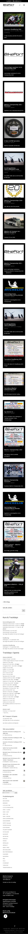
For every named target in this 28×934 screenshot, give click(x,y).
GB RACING (5, 836)
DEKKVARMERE (6, 820)
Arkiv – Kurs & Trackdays (8, 906)
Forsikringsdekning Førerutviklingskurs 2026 (11, 168)
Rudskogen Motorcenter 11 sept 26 (11, 623)
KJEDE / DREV (6, 847)
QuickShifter (5, 856)
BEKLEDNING (6, 801)
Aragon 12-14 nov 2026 (8, 669)
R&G (4, 858)
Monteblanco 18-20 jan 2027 (9, 688)
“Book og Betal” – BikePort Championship (12, 545)
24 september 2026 (7, 718)
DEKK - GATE (6, 812)
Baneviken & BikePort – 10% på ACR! (13, 585)
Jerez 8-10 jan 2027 (7, 684)
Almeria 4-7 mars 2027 (8, 696)
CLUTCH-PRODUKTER (8, 807)
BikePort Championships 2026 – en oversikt (13, 201)
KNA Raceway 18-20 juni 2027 (10, 632)
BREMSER (5, 803)
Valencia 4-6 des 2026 (8, 679)
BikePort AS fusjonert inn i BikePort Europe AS (12, 231)
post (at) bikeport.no (11, 892)
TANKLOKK (5, 865)
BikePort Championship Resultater (11, 480)
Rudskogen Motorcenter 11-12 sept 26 (12, 627)
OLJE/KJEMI (5, 854)
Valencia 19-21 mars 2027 (9, 700)
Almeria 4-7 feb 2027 (7, 691)
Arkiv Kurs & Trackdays (16, 170)
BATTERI (5, 798)
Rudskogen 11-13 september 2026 (11, 639)
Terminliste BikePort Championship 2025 (10, 388)
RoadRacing (7, 32)
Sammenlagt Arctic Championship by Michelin (12, 507)
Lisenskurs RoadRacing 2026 (12, 29)
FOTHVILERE (6, 832)
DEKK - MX (5, 814)
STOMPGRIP (6, 863)
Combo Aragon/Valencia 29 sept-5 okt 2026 (13, 660)
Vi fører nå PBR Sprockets (12, 141)
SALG (4, 861)
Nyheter (21, 31)
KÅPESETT (5, 845)
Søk (16, 792)
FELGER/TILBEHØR (7, 829)
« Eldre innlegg (6, 602)
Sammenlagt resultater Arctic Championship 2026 (13, 67)
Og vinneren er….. (9, 412)
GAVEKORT (5, 834)
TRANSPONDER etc (7, 867)
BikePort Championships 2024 (13, 450)
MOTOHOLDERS (7, 849)
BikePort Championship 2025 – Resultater (13, 263)
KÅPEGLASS (5, 843)
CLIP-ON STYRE (6, 805)
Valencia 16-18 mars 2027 (9, 698)
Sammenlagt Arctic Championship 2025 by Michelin (13, 294)
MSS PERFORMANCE (8, 852)
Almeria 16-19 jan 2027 (8, 686)
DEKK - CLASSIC (6, 809)
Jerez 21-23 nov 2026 (8, 674)
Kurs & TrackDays (15, 31)
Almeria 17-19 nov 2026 (8, 671)
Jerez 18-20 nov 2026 (8, 672)
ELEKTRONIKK (6, 827)
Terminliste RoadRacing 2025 (13, 359)
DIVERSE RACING (7, 825)
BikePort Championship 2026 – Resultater (13, 105)
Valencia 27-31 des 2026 (8, 681)
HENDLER (5, 838)
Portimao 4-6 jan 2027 (8, 683)
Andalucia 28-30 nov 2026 (9, 678)
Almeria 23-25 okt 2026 (8, 664)
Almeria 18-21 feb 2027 (8, 693)
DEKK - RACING (6, 816)
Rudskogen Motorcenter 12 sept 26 (11, 625)
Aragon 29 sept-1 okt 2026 (9, 659)
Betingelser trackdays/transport (10, 903)
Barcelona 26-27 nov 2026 (9, 676)
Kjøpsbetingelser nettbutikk (9, 901)
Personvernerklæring (7, 905)
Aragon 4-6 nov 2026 (8, 667)
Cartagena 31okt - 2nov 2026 (10, 666)
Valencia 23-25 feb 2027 (8, 695)
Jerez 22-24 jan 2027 (7, 690)
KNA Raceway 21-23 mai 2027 (10, 630)
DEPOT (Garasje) (7, 823)
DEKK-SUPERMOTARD (8, 818)
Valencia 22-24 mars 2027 (9, 702)
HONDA (5, 840)
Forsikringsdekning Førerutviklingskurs (10, 324)
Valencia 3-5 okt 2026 (8, 662)
